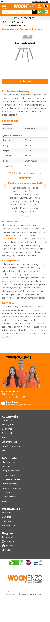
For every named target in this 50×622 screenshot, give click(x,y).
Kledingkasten (8, 424)
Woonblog (11, 594)
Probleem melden (10, 483)
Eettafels (6, 437)
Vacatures (6, 501)
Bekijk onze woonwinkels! (40, 2)
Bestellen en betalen (11, 479)
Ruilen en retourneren (12, 488)
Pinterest (9, 545)
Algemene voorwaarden (15, 591)
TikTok (8, 550)
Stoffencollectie (9, 496)
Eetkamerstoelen (9, 441)
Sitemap (41, 591)
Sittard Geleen (8, 525)
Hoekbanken (7, 420)
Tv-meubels (7, 433)
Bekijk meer (25, 81)
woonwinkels (8, 238)
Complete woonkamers (12, 446)
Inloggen (6, 466)
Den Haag (6, 516)
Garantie (6, 336)
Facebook (9, 537)
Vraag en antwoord (10, 470)
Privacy (31, 591)
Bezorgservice (8, 475)
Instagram (9, 541)
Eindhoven (6, 521)
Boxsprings (7, 428)
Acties (5, 450)
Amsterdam (7, 512)
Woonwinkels (11, 509)
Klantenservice (8, 462)
